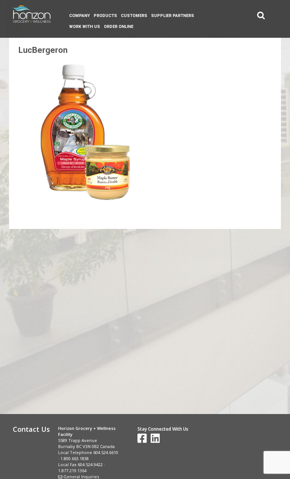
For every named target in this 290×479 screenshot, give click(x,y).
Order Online (118, 26)
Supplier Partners (172, 15)
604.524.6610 (105, 452)
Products (105, 15)
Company (79, 15)
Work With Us (84, 26)
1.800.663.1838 (74, 458)
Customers (134, 15)
